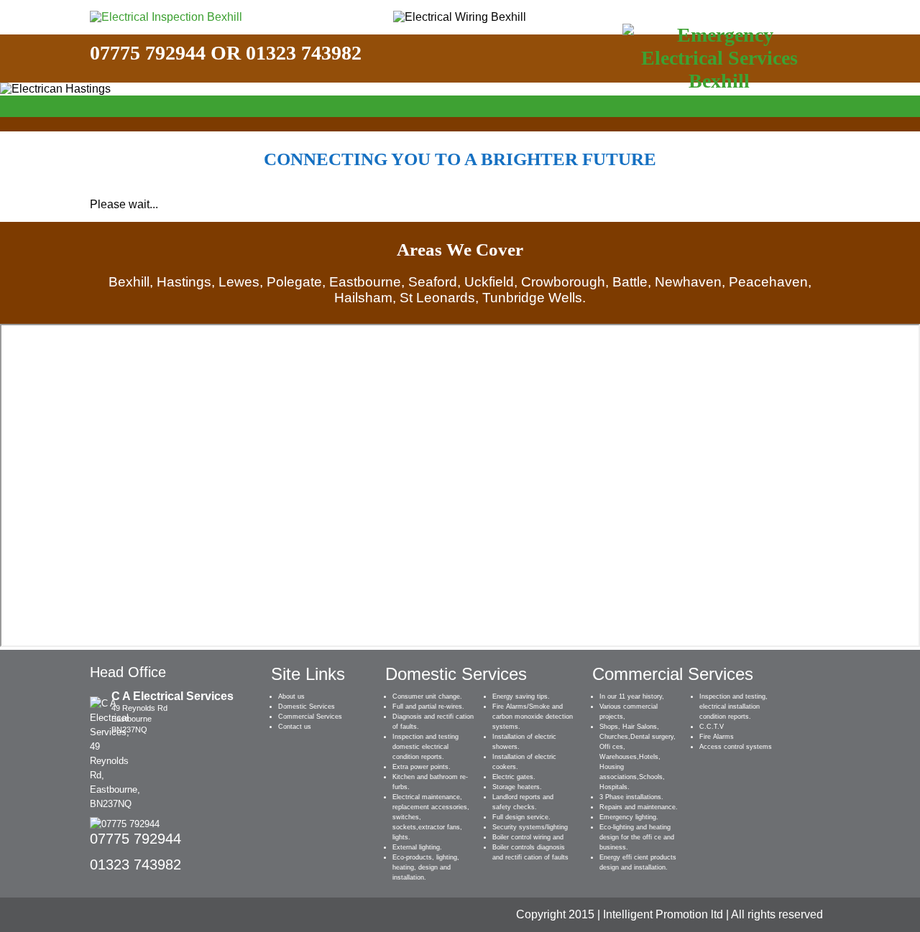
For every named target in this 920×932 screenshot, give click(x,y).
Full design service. (521, 817)
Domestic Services (306, 706)
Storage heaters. (517, 787)
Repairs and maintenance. (638, 807)
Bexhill (129, 281)
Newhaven (688, 281)
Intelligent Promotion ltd (663, 914)
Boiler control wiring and (528, 837)
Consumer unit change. (427, 696)
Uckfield (489, 281)
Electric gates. (513, 776)
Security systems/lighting (530, 827)
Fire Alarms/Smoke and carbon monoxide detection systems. (532, 716)
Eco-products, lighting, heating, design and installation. (425, 867)
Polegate (294, 281)
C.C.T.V (711, 726)
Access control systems (735, 746)
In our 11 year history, (631, 696)
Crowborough (563, 281)
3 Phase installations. (631, 797)
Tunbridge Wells (532, 297)
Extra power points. (421, 766)
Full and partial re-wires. (428, 706)
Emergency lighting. (628, 817)
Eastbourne (365, 281)
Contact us (294, 726)
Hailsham (363, 297)
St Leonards (437, 297)
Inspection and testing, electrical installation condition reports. (733, 706)
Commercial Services (310, 716)
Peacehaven (768, 281)
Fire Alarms (716, 736)
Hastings (184, 281)
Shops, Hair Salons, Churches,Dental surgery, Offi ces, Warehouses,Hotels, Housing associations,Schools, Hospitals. (637, 757)
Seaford (432, 281)
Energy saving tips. (521, 696)
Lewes (238, 281)
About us (291, 696)
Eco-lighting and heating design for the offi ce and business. (636, 837)
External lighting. (417, 847)
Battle (630, 281)
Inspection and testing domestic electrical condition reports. (425, 746)
